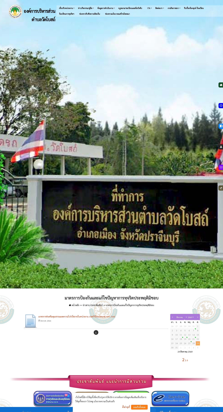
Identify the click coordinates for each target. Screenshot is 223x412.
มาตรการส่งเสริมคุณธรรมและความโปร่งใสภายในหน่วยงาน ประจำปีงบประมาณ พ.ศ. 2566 (76, 316)
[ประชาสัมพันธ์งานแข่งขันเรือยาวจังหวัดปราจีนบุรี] (189, 343)
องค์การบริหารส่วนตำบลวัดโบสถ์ (39, 13)
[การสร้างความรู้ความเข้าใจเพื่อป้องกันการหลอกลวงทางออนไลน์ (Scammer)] (194, 330)
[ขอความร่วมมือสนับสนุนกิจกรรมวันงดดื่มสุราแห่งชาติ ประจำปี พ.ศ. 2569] (194, 339)
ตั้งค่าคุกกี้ (126, 407)
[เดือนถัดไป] (198, 317)
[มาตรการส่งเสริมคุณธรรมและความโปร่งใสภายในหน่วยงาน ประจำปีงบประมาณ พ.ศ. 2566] (30, 321)
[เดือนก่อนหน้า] (172, 317)
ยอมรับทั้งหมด (139, 407)
